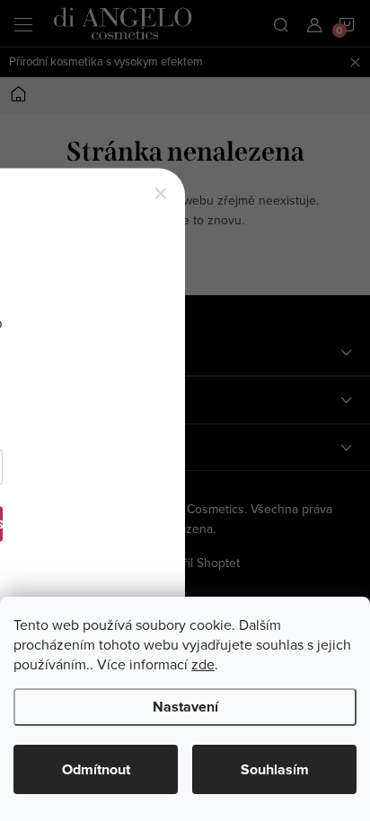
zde (203, 664)
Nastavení (185, 706)
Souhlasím (275, 769)
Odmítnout (96, 769)
